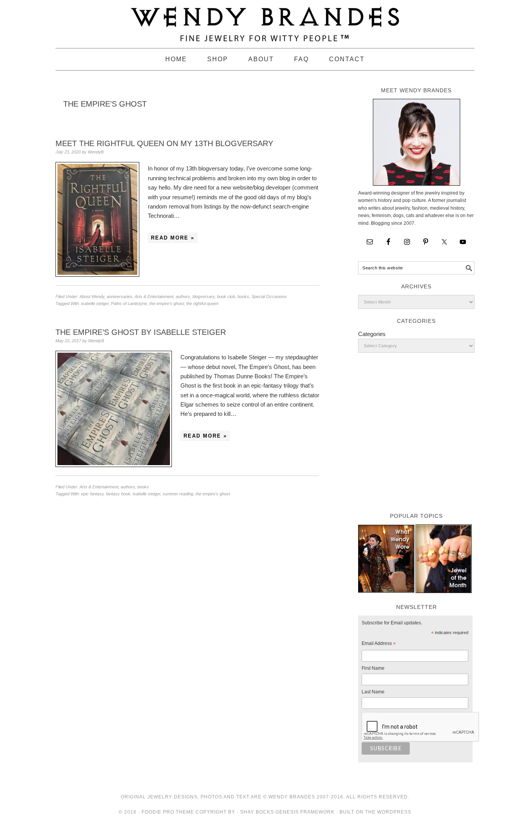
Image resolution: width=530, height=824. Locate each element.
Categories (372, 334)
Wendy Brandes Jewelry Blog (265, 20)
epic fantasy (92, 493)
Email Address (379, 644)
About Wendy (92, 296)
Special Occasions (269, 296)
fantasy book (118, 493)
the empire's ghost (166, 303)
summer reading (178, 493)
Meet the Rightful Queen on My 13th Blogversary (164, 143)
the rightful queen (202, 303)
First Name (373, 668)
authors (183, 296)
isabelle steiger (95, 303)
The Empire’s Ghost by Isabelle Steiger (140, 332)
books (243, 296)
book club (226, 296)
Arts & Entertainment (154, 296)
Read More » (172, 238)
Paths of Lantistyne (129, 303)
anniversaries (119, 296)
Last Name (373, 692)
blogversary (203, 296)
